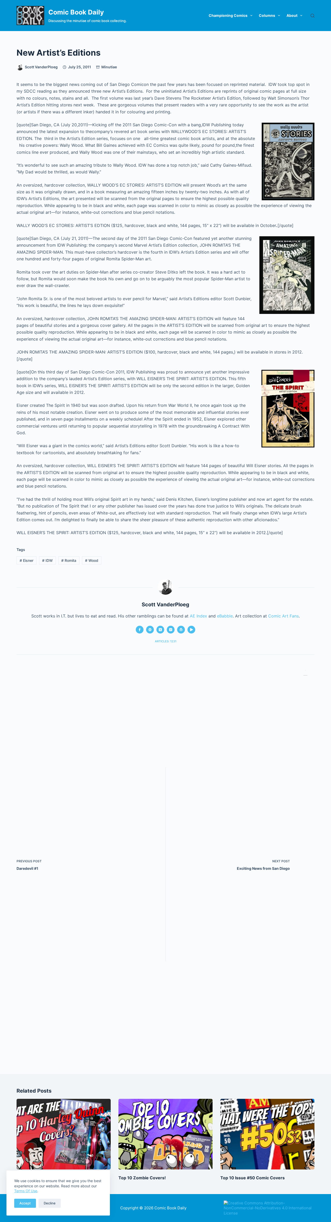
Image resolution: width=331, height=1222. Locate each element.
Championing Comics (228, 15)
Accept (25, 1203)
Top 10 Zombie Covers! (142, 1177)
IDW (47, 560)
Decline (50, 1203)
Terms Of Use (25, 1191)
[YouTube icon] (191, 630)
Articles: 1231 (165, 641)
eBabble (225, 616)
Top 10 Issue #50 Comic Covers (252, 1177)
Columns (267, 15)
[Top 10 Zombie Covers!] (165, 1134)
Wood (91, 560)
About (292, 15)
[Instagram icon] (171, 630)
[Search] (312, 16)
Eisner (26, 560)
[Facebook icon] (140, 630)
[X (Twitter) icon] (160, 630)
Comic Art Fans (283, 616)
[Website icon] (150, 630)
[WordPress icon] (181, 630)
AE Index (198, 616)
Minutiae (109, 67)
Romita (68, 560)
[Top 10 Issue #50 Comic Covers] (267, 1134)
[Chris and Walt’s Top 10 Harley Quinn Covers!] (64, 1134)
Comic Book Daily (76, 12)
